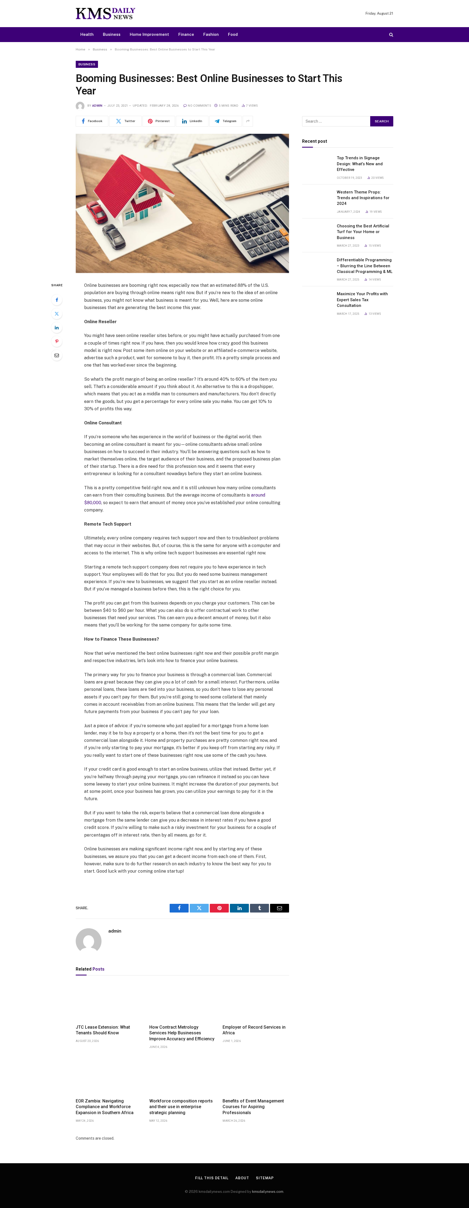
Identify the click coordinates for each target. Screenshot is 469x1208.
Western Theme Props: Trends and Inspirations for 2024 (363, 197)
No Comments (199, 105)
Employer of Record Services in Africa (254, 1030)
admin (97, 105)
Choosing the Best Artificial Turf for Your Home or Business (363, 231)
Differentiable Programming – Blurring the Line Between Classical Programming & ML (364, 266)
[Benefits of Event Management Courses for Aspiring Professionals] (256, 1075)
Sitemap (265, 1178)
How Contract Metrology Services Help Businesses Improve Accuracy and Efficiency (181, 1033)
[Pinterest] (56, 341)
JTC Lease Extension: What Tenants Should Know (103, 1030)
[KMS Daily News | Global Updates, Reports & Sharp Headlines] (105, 13)
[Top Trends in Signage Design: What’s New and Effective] (317, 165)
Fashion (211, 34)
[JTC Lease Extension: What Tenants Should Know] (109, 1001)
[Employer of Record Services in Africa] (256, 1001)
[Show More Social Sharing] (248, 121)
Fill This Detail (212, 1178)
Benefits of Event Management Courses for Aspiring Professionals (253, 1106)
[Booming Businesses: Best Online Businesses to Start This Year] (182, 203)
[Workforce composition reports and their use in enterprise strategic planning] (182, 1075)
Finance (186, 34)
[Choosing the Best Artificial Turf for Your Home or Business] (317, 232)
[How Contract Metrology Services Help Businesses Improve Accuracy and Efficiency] (182, 1001)
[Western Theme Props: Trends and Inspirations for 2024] (317, 199)
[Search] (390, 34)
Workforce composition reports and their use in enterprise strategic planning (181, 1106)
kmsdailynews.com (267, 1192)
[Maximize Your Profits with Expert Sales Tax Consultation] (317, 301)
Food (233, 34)
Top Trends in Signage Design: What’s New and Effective (360, 163)
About (242, 1178)
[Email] (56, 355)
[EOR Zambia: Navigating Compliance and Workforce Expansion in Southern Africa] (109, 1075)
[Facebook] (56, 299)
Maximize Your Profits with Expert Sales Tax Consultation (362, 299)
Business (112, 34)
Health (87, 34)
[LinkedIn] (56, 327)
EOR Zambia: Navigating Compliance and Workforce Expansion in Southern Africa (105, 1106)
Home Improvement (149, 34)
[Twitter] (56, 313)
